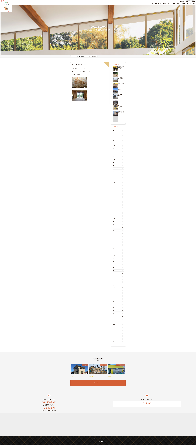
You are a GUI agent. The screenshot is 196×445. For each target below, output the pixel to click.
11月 (118, 130)
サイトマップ (92, 438)
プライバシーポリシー (103, 438)
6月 (118, 148)
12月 (118, 145)
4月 (118, 196)
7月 (118, 168)
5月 (118, 193)
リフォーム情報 (170, 1)
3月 (118, 201)
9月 (118, 162)
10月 (118, 159)
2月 (118, 140)
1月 (118, 135)
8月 (118, 165)
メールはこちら (147, 403)
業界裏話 (163, 1)
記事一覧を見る (98, 382)
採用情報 (175, 1)
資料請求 (182, 1)
